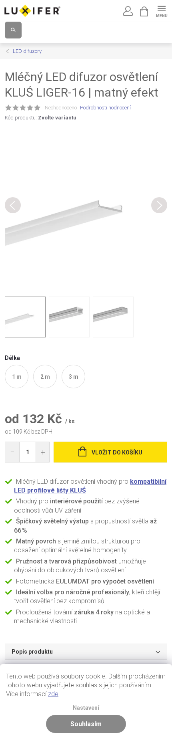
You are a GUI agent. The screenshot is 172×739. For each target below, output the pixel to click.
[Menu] (161, 10)
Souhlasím (86, 724)
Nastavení (86, 708)
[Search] (13, 30)
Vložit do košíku (117, 452)
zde (53, 694)
